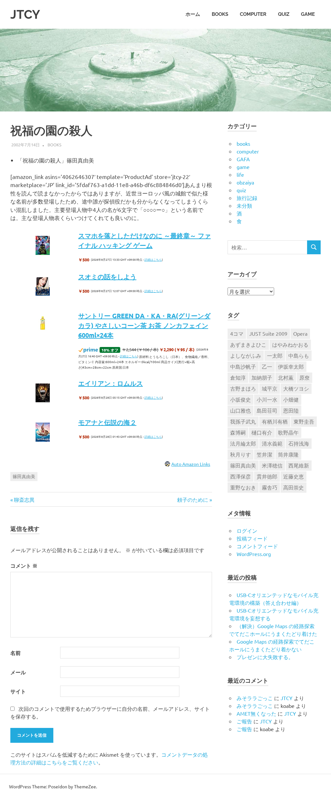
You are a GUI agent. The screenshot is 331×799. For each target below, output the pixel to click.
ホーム (193, 14)
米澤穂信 (272, 465)
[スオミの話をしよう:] (42, 287)
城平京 (269, 388)
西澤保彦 (240, 476)
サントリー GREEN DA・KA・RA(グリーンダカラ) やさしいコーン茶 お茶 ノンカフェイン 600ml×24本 (144, 325)
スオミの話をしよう (107, 276)
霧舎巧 (269, 487)
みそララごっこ (255, 698)
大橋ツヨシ (296, 388)
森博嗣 (238, 432)
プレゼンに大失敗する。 (265, 657)
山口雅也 (240, 410)
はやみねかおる (290, 344)
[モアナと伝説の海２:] (42, 432)
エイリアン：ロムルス (110, 383)
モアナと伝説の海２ (107, 422)
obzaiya (245, 182)
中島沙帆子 (243, 366)
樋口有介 (261, 432)
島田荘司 (267, 410)
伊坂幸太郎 (291, 366)
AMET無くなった (256, 713)
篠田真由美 (24, 476)
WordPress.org (254, 554)
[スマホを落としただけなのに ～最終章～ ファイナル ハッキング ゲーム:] (42, 245)
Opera (300, 333)
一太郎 (275, 355)
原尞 (304, 377)
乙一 (267, 366)
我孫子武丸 (243, 421)
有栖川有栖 (275, 421)
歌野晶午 (288, 432)
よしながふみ (245, 355)
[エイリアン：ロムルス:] (42, 393)
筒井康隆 (288, 454)
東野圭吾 (304, 421)
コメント (23, 565)
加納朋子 (261, 377)
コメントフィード (257, 546)
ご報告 (244, 721)
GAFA (243, 159)
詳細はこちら (153, 259)
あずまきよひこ (248, 344)
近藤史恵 (293, 476)
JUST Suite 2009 (268, 333)
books (220, 14)
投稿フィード (252, 538)
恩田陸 (291, 410)
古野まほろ (243, 388)
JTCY (25, 14)
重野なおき (243, 487)
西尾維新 (298, 465)
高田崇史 (293, 487)
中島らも (298, 355)
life (240, 174)
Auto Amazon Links (190, 464)
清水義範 (272, 443)
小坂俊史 (240, 399)
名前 (15, 652)
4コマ (236, 333)
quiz (283, 14)
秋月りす (240, 454)
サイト (18, 691)
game (308, 14)
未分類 (244, 205)
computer (253, 14)
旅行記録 (247, 197)
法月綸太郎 (243, 443)
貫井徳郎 (267, 476)
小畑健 (291, 399)
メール (18, 672)
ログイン (247, 530)
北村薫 (286, 377)
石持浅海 (298, 443)
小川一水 (267, 399)
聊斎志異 (24, 499)
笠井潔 (264, 454)
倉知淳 (238, 377)
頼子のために (192, 499)
